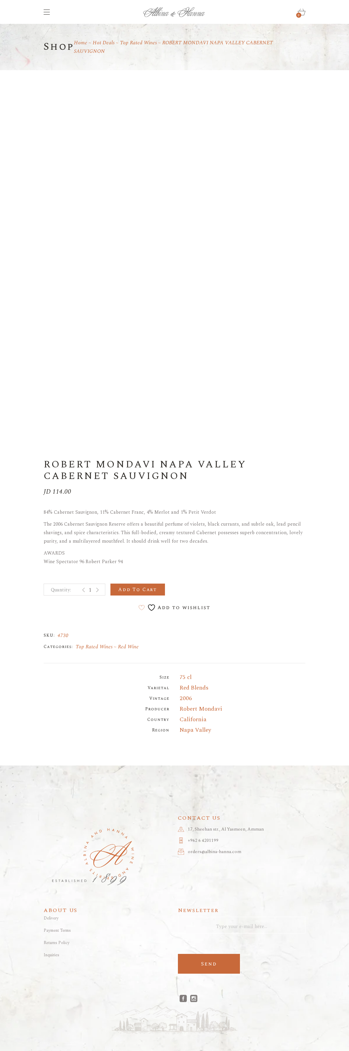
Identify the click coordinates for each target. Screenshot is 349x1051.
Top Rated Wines (94, 647)
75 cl (186, 677)
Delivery (51, 918)
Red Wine (128, 647)
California (193, 719)
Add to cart (137, 589)
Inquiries (51, 955)
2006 (186, 698)
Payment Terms (57, 930)
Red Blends (194, 687)
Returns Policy (57, 943)
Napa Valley (195, 730)
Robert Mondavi (201, 709)
